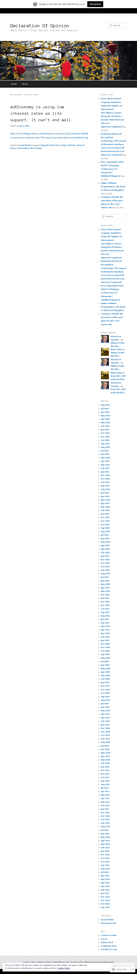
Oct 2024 (105, 482)
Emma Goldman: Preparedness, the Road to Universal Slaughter (113, 186)
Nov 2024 (105, 479)
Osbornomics (23, 148)
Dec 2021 (105, 601)
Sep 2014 (105, 907)
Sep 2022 (105, 570)
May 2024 (105, 500)
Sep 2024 (105, 486)
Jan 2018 (105, 767)
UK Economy (36, 148)
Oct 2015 (105, 862)
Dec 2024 (105, 475)
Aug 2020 (105, 658)
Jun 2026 (105, 412)
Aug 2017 (105, 784)
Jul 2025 (105, 451)
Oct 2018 (105, 735)
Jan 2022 (105, 598)
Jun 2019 (105, 707)
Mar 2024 (105, 507)
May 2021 (105, 626)
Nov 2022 (105, 563)
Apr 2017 (105, 798)
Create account (108, 935)
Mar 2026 (105, 422)
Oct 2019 (105, 693)
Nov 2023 (105, 521)
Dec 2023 (105, 517)
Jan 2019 (105, 725)
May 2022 (105, 584)
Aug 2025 (105, 447)
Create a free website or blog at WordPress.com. (46, 962)
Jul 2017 (105, 788)
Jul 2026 (105, 408)
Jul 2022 (105, 577)
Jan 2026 (105, 429)
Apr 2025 (105, 461)
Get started (95, 4)
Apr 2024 (105, 503)
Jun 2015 (105, 876)
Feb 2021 (105, 637)
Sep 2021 (105, 612)
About (25, 84)
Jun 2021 (105, 623)
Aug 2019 (105, 700)
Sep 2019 (105, 696)
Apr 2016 (105, 840)
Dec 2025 (105, 433)
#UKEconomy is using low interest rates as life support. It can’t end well (40, 113)
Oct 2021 (105, 609)
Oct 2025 (105, 440)
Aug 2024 (105, 489)
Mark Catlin (116, 349)
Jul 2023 (105, 535)
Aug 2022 (105, 573)
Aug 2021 (105, 616)
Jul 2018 (105, 746)
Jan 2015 (105, 893)
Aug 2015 (105, 869)
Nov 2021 (105, 605)
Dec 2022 (105, 559)
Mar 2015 (105, 886)
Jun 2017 (105, 791)
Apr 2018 (105, 756)
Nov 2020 (105, 647)
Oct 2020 (105, 651)
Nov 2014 (105, 900)
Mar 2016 (105, 844)
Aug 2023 (105, 531)
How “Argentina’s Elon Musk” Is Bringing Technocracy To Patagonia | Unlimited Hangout (112, 169)
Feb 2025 (105, 468)
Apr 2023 (105, 545)
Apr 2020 (105, 672)
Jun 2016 (105, 833)
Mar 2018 (105, 760)
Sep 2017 (105, 781)
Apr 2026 (105, 419)
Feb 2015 (105, 890)
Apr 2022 (105, 588)
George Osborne (68, 145)
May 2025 (105, 457)
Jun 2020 (105, 665)
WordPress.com (109, 949)
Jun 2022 (105, 581)
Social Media (25, 145)
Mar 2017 (105, 802)
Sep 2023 (105, 528)
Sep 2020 (105, 654)
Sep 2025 (105, 444)
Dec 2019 (105, 686)
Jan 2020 (105, 682)
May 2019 (105, 710)
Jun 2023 (105, 538)
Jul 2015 (105, 872)
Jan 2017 (105, 809)
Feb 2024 (105, 510)
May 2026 (105, 415)
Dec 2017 (105, 770)
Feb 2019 (105, 721)
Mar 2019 (105, 718)
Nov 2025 (105, 437)
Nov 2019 (105, 689)
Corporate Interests (49, 145)
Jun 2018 (105, 749)
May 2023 (105, 542)
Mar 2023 (105, 549)
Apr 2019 (105, 714)
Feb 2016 (105, 847)
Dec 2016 (105, 812)
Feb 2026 (105, 426)
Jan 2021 (105, 640)
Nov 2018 (105, 732)
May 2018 (105, 753)
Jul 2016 (105, 830)
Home (14, 84)
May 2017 (105, 795)
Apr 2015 (105, 883)
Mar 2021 (105, 633)
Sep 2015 (105, 865)
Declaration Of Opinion (39, 25)
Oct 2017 (105, 777)
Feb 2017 (105, 805)
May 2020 (105, 668)
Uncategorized (108, 923)
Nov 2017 (105, 774)
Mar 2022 (105, 591)
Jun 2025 (105, 454)
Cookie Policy (63, 968)
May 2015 (105, 879)
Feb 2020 (105, 679)
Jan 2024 (105, 514)
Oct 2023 (105, 524)
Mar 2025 (105, 465)
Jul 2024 (105, 493)
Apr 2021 (105, 630)
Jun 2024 (105, 496)
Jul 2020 (105, 661)
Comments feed (108, 946)
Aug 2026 (105, 405)
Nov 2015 (105, 858)
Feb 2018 (105, 763)
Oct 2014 (105, 904)
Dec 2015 (105, 854)
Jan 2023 (105, 556)
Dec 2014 (105, 897)
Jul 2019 (105, 703)
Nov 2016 (105, 816)
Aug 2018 (105, 742)
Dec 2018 (105, 728)
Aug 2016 (105, 826)
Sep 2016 (105, 823)
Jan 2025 (105, 472)
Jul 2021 (105, 619)
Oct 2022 (105, 566)
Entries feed (107, 942)
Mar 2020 (105, 675)
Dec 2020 (105, 644)
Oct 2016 (105, 819)
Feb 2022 (105, 595)
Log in (104, 939)
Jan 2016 (105, 851)
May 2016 (105, 837)
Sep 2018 (105, 739)
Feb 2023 (105, 552)
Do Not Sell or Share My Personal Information (92, 962)
